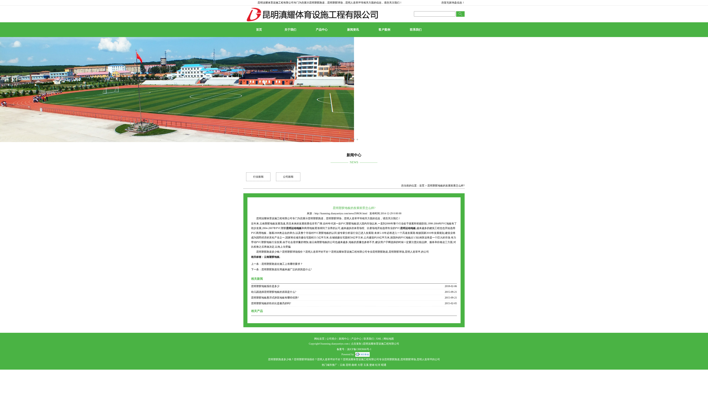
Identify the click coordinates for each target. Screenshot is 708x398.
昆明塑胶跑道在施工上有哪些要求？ (282, 264)
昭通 (383, 365)
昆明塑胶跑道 (317, 2)
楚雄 (371, 365)
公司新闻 (288, 176)
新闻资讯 (353, 29)
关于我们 (290, 29)
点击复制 (356, 343)
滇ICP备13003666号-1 (359, 349)
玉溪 (366, 365)
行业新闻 (258, 176)
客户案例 (384, 29)
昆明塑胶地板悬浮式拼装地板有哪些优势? (275, 297)
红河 (377, 365)
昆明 (348, 365)
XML (378, 338)
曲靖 (354, 365)
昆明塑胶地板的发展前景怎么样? (446, 185)
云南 (342, 365)
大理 (360, 365)
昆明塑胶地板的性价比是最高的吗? (271, 303)
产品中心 (322, 29)
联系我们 (416, 29)
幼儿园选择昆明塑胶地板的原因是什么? (273, 292)
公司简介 (332, 338)
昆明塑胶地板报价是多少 (265, 286)
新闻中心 (344, 338)
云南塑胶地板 (272, 257)
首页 (259, 29)
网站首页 (319, 338)
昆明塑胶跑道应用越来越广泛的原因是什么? (286, 269)
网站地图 (389, 338)
